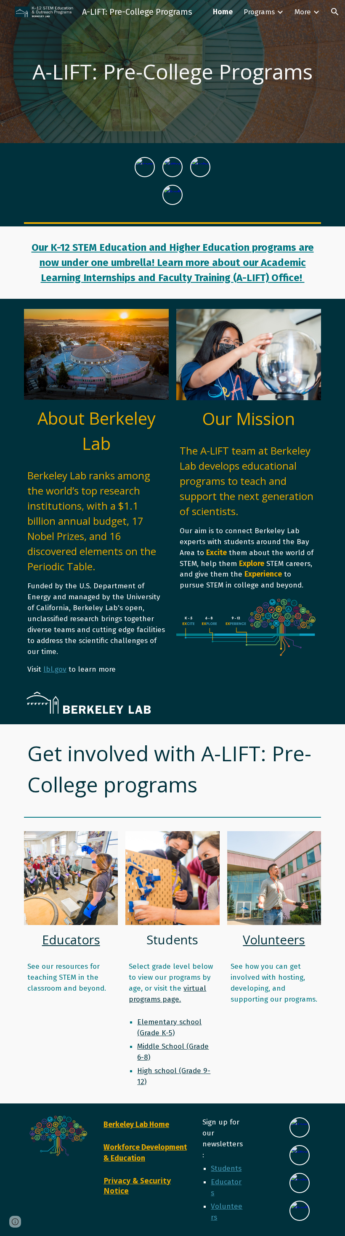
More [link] (303, 12)
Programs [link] (259, 12)
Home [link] (223, 12)
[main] (172, 71)
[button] (335, 12)
